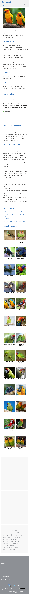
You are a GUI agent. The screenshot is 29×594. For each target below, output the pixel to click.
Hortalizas (9, 537)
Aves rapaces (21, 531)
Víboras (8, 549)
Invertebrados (5, 576)
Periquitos (20, 539)
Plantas (10, 541)
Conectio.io (14, 592)
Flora (13, 535)
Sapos (10, 543)
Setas (21, 543)
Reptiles (3, 567)
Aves (2, 573)
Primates (16, 541)
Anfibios (3, 570)
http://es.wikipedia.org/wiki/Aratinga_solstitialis (14, 211)
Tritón (4, 549)
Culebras (19, 533)
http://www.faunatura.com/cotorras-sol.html (13, 214)
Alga (9, 531)
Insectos (12, 537)
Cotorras (14, 533)
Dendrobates (6, 535)
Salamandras (5, 543)
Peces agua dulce (12, 539)
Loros (23, 537)
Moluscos (5, 539)
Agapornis (5, 531)
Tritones (22, 547)
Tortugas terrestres (15, 547)
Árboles (13, 549)
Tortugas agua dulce (13, 545)
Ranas (21, 541)
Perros (4, 541)
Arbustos (14, 531)
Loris (20, 537)
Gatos (3, 563)
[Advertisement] (14, 473)
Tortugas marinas (7, 547)
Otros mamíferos (5, 579)
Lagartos (17, 537)
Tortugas (5, 545)
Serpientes (16, 543)
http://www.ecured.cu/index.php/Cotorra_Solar (14, 221)
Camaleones (9, 533)
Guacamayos (19, 535)
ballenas (4, 533)
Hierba (4, 537)
